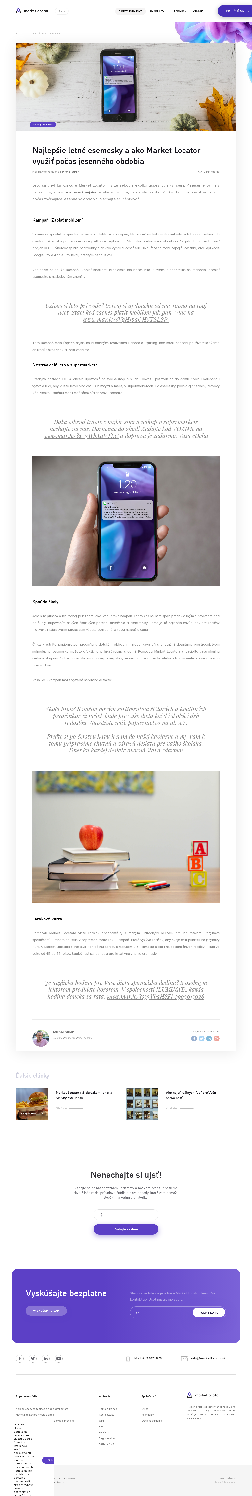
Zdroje (179, 11)
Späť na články (46, 34)
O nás (145, 1409)
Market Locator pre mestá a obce (35, 1415)
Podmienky (148, 1415)
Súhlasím (53, 1460)
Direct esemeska (130, 11)
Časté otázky (106, 1415)
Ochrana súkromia (152, 1421)
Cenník (198, 11)
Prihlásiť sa (105, 1432)
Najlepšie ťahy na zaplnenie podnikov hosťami (42, 1409)
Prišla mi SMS (106, 1444)
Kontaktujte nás (108, 1409)
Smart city (156, 11)
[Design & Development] (201, 1479)
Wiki (101, 1421)
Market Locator (32, 10)
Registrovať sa (107, 1438)
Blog (101, 1426)
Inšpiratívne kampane (45, 171)
